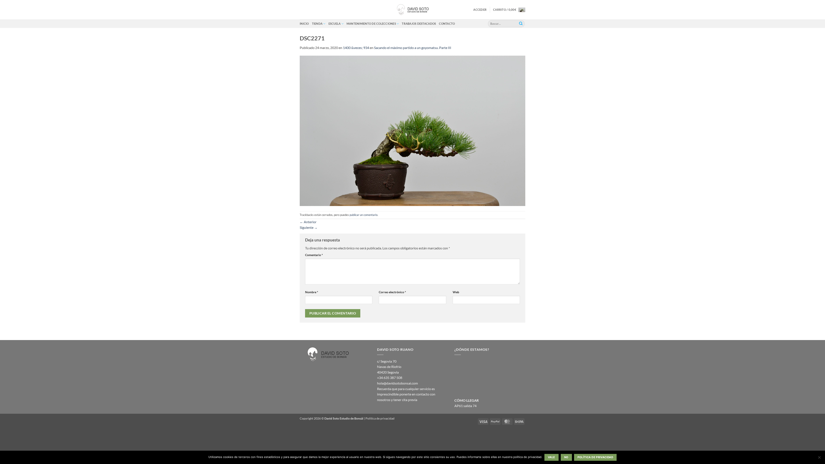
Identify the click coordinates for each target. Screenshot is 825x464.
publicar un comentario (363, 215)
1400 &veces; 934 (356, 48)
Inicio (304, 23)
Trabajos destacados (419, 23)
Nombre (311, 292)
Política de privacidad (379, 418)
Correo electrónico (392, 292)
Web (456, 292)
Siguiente (309, 227)
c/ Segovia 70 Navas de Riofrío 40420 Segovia (389, 366)
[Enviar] (520, 23)
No (566, 457)
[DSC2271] (412, 130)
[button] (480, 9)
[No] (819, 458)
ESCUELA (334, 23)
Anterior (308, 222)
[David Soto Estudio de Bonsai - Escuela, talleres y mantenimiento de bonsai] (412, 9)
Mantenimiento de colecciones (371, 23)
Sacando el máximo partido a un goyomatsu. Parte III (412, 48)
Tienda (317, 23)
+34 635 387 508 (389, 377)
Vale (551, 457)
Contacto (447, 23)
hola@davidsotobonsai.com (397, 383)
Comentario (314, 255)
